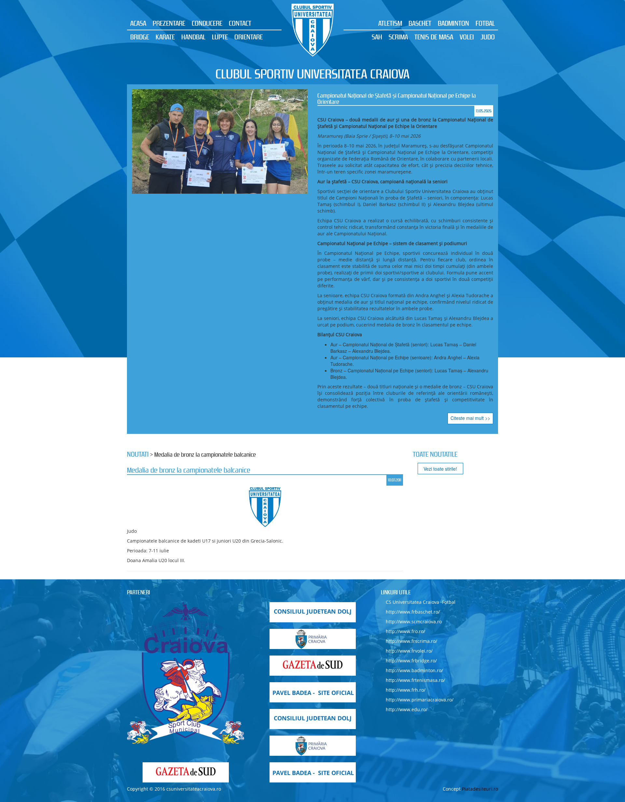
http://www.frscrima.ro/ (411, 641)
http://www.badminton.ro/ (414, 670)
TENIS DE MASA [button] (433, 37)
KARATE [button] (165, 37)
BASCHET (420, 23)
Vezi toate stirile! (440, 468)
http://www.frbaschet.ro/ (413, 612)
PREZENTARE (169, 23)
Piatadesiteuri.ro (480, 789)
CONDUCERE (207, 23)
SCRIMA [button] (398, 37)
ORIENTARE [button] (248, 37)
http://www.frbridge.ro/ (411, 660)
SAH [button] (377, 37)
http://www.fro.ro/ (405, 631)
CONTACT (240, 23)
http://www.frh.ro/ (405, 690)
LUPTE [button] (220, 37)
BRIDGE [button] (139, 37)
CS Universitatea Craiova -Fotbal (420, 602)
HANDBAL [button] (193, 37)
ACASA (138, 23)
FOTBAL (485, 23)
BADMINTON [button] (453, 23)
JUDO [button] (487, 37)
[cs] (185, 673)
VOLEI (467, 37)
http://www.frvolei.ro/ (409, 651)
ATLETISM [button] (390, 23)
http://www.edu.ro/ (406, 709)
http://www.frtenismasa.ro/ (415, 680)
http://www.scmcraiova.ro (414, 621)
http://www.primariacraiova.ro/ (419, 700)
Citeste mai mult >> (470, 418)
